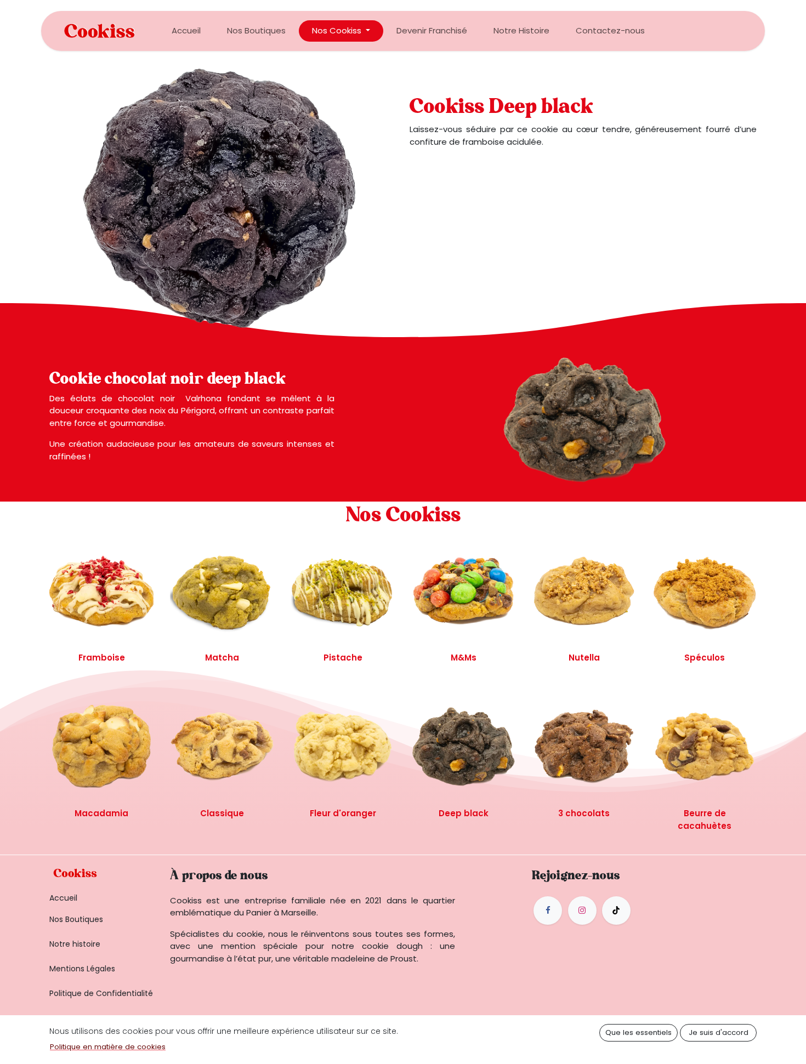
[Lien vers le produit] (101, 591)
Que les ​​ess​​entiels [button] (638, 1032)
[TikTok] (616, 910)
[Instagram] (582, 910)
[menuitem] (186, 31)
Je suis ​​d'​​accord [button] (718, 1032)
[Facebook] (547, 910)
